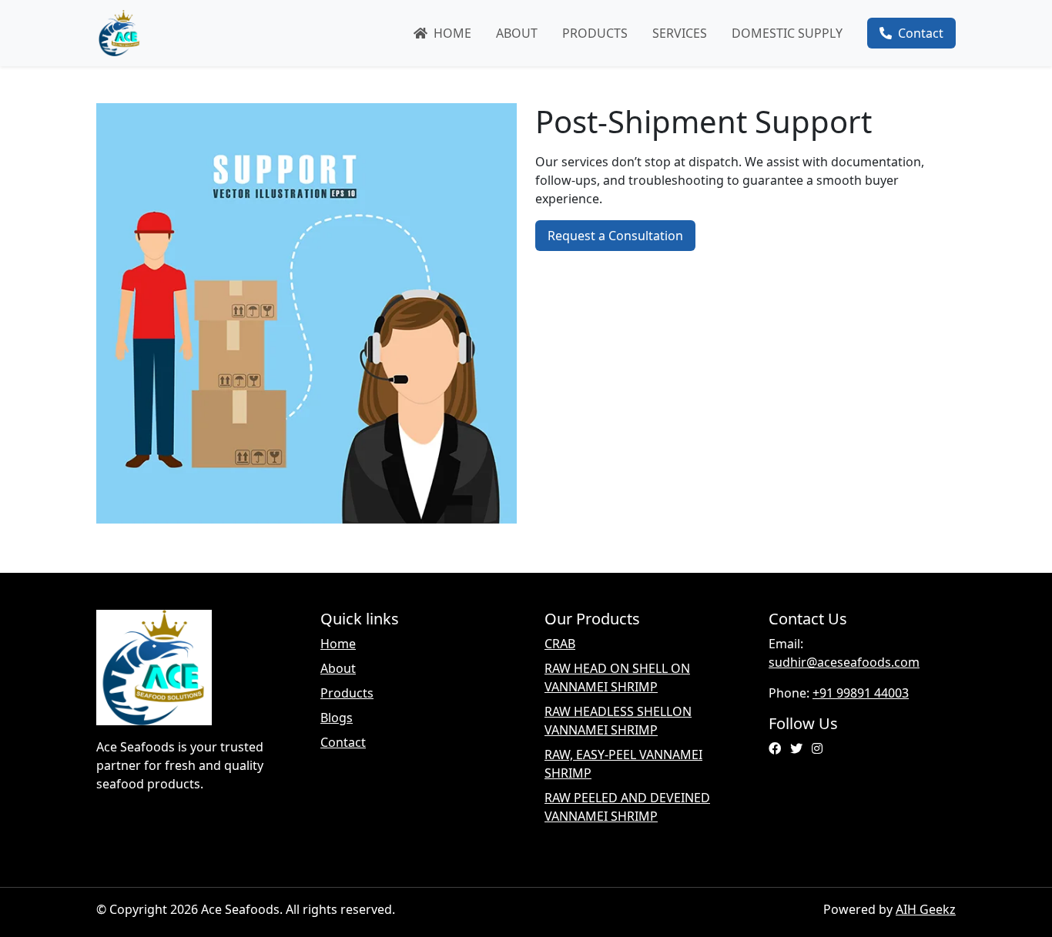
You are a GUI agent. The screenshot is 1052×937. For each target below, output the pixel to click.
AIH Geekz (926, 909)
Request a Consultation (615, 235)
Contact (917, 33)
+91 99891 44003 (860, 692)
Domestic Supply (787, 33)
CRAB (559, 643)
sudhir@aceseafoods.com (844, 662)
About (517, 33)
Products (595, 33)
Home (449, 33)
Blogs (336, 717)
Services (679, 33)
